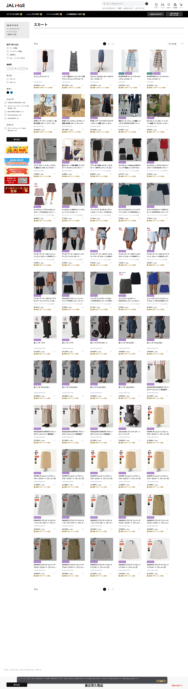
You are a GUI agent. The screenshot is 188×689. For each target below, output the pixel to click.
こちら (129, 678)
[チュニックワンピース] (45, 62)
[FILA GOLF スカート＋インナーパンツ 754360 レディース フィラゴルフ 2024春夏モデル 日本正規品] (73, 284)
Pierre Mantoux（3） (15, 115)
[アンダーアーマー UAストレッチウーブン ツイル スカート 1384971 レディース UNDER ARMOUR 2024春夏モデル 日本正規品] (73, 240)
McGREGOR (122, 82)
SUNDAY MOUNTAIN (39, 348)
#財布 (119, 8)
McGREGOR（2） (14, 118)
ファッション (12, 31)
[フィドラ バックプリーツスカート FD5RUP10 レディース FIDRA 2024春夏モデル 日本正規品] (101, 284)
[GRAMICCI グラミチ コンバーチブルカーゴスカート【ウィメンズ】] (130, 506)
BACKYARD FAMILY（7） (16, 111)
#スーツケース (140, 8)
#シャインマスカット (109, 8)
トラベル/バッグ (13, 29)
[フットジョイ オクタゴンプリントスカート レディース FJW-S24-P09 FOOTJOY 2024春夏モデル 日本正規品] (101, 195)
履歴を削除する (177, 685)
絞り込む (17, 685)
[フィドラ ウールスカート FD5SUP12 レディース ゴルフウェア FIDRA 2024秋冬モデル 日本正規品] (130, 284)
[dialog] (92, 680)
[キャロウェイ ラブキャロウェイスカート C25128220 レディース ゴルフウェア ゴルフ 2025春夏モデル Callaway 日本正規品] (158, 151)
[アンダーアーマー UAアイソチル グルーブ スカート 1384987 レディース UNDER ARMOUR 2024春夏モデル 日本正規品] (130, 240)
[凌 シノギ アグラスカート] (101, 329)
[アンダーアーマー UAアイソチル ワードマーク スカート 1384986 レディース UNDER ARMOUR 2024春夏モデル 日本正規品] (101, 240)
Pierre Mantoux (38, 82)
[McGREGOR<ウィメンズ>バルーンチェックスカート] (130, 62)
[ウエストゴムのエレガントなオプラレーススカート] (101, 62)
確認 (161, 681)
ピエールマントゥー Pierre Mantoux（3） (17, 129)
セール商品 (13, 48)
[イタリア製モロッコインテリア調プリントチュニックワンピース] (73, 62)
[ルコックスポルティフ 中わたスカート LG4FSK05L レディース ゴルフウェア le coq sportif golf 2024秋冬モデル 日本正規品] (158, 195)
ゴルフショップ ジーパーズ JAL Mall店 (100, 171)
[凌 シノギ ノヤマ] (45, 329)
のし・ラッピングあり (17, 58)
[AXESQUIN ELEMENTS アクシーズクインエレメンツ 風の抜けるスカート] (158, 373)
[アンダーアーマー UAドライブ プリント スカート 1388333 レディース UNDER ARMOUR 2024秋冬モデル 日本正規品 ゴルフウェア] (158, 240)
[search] (146, 3)
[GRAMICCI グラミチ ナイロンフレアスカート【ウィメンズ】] (101, 550)
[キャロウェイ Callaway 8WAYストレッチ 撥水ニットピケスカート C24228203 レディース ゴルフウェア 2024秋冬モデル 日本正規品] (130, 151)
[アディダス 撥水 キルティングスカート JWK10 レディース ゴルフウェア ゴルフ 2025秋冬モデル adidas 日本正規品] (101, 151)
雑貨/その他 (12, 34)
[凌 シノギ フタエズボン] (130, 329)
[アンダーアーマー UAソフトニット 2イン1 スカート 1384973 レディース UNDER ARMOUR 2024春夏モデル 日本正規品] (45, 240)
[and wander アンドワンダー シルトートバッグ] (130, 417)
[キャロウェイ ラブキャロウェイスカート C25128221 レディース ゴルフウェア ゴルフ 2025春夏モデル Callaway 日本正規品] (45, 195)
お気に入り (54, 85)
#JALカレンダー (128, 8)
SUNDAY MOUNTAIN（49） (17, 102)
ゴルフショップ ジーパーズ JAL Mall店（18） (18, 107)
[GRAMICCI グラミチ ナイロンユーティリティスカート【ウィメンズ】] (45, 506)
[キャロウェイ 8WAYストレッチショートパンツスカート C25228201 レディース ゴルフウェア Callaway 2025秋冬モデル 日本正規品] (73, 195)
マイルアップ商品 (16, 51)
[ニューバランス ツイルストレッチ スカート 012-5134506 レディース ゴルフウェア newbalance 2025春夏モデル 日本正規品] (158, 284)
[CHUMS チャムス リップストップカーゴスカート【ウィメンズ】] (158, 417)
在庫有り (13, 55)
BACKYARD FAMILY (39, 126)
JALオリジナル (12, 25)
